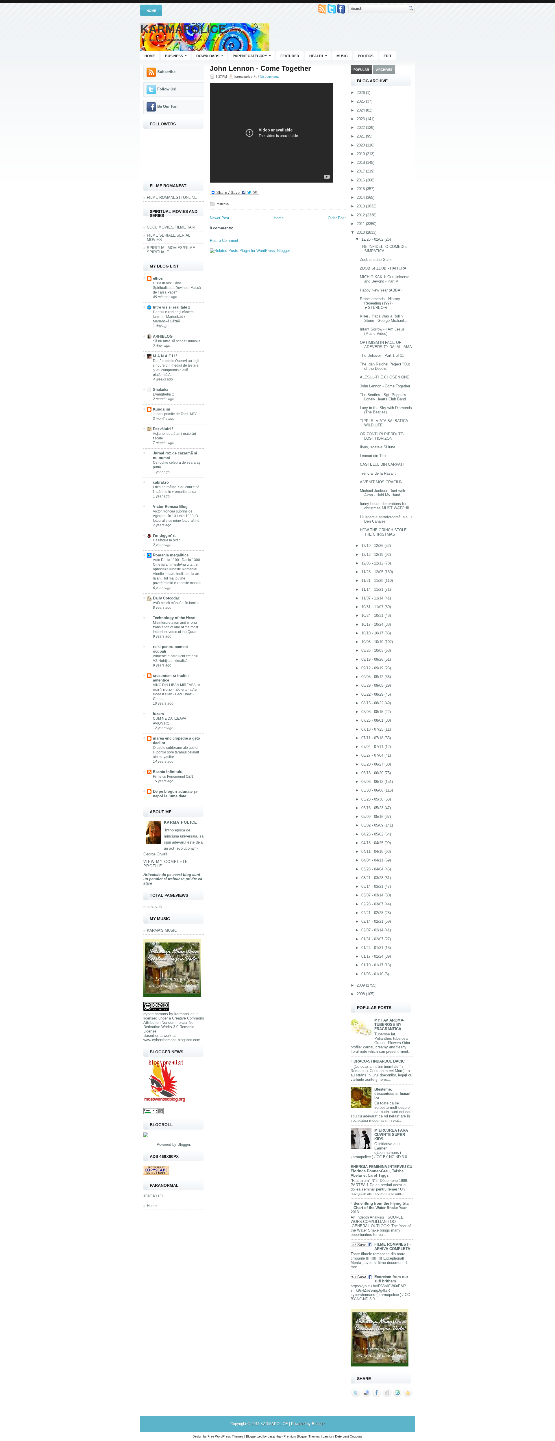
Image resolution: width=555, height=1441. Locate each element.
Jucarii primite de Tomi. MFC (175, 414)
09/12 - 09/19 (372, 668)
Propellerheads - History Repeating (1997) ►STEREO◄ (380, 303)
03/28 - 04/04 (372, 869)
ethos (158, 278)
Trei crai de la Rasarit (378, 473)
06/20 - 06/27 (372, 764)
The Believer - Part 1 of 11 (382, 355)
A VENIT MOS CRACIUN (381, 482)
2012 (361, 215)
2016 (361, 180)
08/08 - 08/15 (372, 712)
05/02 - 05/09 (372, 825)
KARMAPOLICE (183, 29)
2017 (361, 171)
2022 (361, 127)
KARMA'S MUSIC (162, 930)
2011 (361, 224)
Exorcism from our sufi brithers (391, 1279)
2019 (361, 154)
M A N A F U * (165, 356)
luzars (158, 714)
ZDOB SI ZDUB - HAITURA (383, 268)
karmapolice (184, 1014)
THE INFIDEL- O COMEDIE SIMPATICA (383, 248)
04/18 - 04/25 (372, 843)
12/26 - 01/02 (372, 239)
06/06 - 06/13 (372, 781)
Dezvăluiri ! (163, 429)
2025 (361, 101)
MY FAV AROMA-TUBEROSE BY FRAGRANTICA (389, 1024)
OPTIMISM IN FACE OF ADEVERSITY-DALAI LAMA (386, 344)
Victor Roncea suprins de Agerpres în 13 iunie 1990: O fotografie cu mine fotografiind (176, 516)
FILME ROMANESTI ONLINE (172, 197)
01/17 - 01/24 (372, 956)
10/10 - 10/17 (372, 633)
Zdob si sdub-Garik (376, 259)
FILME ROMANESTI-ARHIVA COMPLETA (392, 1246)
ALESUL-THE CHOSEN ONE (384, 377)
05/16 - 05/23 (372, 808)
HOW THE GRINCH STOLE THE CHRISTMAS (383, 532)
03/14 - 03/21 (372, 886)
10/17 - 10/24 (372, 624)
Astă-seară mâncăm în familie (176, 603)
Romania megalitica (170, 555)
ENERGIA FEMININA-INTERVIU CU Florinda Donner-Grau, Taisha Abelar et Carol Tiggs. (381, 1171)
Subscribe (166, 72)
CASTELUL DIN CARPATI (382, 464)
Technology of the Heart (174, 618)
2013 (361, 206)
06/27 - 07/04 (372, 755)
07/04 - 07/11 (372, 746)
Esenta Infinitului (168, 772)
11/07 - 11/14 (372, 598)
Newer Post (219, 218)
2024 (361, 110)
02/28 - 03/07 (372, 904)
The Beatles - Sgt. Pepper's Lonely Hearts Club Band (383, 397)
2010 (361, 232)
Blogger (183, 1144)
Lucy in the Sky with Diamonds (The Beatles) (386, 410)
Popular (361, 69)
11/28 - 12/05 (372, 572)
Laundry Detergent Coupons (342, 1436)
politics (365, 56)
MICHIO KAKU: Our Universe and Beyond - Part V (384, 279)
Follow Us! (166, 89)
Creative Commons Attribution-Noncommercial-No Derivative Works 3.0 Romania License (173, 1024)
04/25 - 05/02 (372, 834)
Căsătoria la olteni (167, 540)
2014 (361, 197)
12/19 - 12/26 (372, 545)
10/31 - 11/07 (372, 607)
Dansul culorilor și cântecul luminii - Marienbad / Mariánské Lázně (174, 316)
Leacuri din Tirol (373, 456)
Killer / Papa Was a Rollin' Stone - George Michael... (383, 318)
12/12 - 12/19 (372, 554)
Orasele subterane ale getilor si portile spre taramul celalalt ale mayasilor (176, 752)
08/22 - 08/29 (372, 694)
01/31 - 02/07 (372, 939)
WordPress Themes (229, 1436)
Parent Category (252, 55)
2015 (361, 189)
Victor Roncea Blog (170, 506)
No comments (270, 76)
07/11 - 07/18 (372, 738)
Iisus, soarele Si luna (377, 447)
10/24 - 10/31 (372, 615)
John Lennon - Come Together (260, 68)
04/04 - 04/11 (372, 860)
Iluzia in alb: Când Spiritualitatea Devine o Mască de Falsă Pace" (177, 287)
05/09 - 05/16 (372, 816)
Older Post (337, 218)
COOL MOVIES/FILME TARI (171, 227)
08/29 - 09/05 (372, 685)
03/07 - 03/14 (372, 895)
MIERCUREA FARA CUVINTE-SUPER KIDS (391, 1134)
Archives (384, 69)
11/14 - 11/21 (372, 589)
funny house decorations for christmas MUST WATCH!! (384, 506)
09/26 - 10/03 (372, 650)
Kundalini (161, 409)
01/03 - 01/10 (372, 974)
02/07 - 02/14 (372, 930)
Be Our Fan (167, 106)
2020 (361, 145)
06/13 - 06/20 (372, 773)
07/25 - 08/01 (372, 720)
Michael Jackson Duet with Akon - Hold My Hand (382, 493)
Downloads (209, 55)
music (342, 56)
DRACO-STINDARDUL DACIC (379, 1061)
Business (176, 55)
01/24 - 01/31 (372, 948)
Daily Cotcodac (166, 598)
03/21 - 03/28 (372, 878)
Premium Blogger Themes (302, 1436)
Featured (289, 56)
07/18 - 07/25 (372, 729)
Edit (387, 56)
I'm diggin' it (164, 535)
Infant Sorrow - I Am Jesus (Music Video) (382, 331)
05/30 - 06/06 (372, 790)
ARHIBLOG (163, 336)
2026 (361, 92)
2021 (361, 136)
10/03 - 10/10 (372, 642)
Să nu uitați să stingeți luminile (177, 341)
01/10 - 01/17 (372, 965)
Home (151, 10)
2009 (361, 985)
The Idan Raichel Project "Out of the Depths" (385, 366)
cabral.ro (161, 482)
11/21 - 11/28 (372, 580)
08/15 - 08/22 (372, 703)
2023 (361, 119)
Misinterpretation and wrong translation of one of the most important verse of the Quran (175, 627)
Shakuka (160, 389)
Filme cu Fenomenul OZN (173, 777)
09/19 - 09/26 (372, 659)
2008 (361, 994)
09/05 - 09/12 (372, 677)
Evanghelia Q (163, 394)
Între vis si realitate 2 (171, 307)
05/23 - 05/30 (372, 799)
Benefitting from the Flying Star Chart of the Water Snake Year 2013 (380, 1207)
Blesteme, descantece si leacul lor (392, 1093)
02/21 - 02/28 (372, 913)
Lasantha (274, 1436)
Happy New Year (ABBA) (381, 290)
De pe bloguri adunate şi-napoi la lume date (175, 793)
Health (318, 55)
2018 (361, 162)
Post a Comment (224, 240)
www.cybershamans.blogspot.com (171, 1040)
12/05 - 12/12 (372, 563)
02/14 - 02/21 (372, 921)
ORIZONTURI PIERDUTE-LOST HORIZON (382, 436)
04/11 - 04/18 (372, 851)
